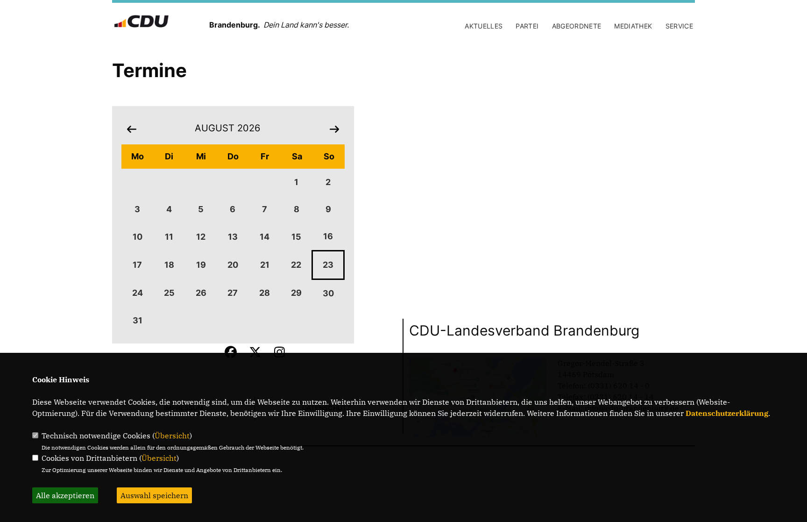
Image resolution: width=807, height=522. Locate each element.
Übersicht (172, 435)
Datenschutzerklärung (727, 413)
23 (328, 265)
